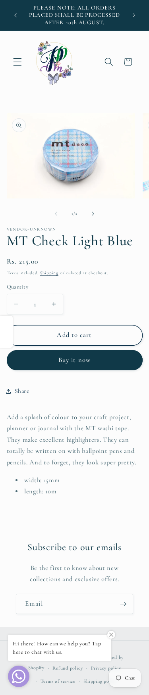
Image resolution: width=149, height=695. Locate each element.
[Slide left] (56, 213)
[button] (17, 61)
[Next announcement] (134, 15)
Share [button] (22, 391)
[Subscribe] (123, 604)
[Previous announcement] (15, 15)
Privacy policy (106, 668)
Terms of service (58, 681)
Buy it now (74, 360)
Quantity (18, 286)
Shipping (49, 272)
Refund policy (67, 668)
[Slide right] (93, 213)
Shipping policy (100, 681)
